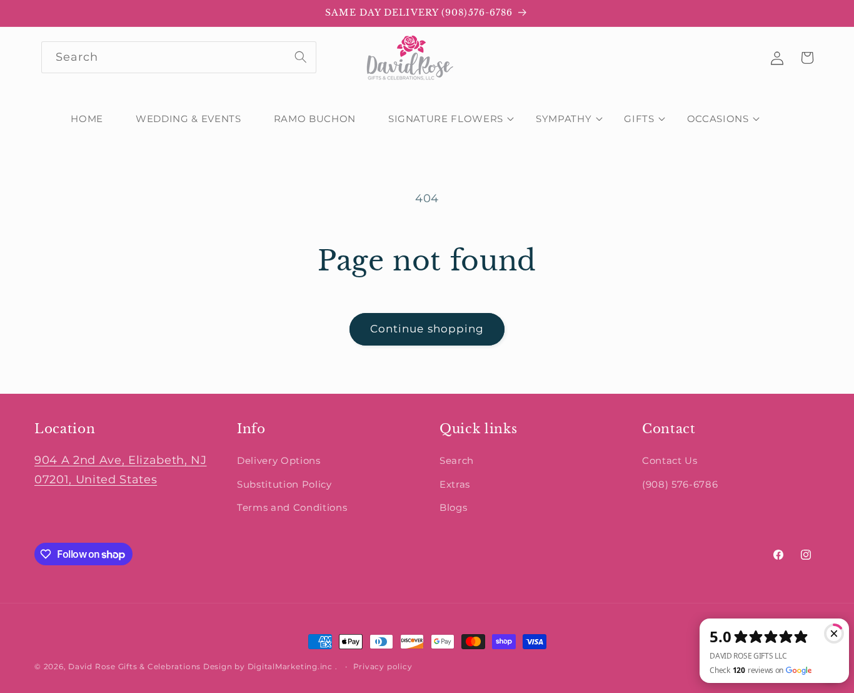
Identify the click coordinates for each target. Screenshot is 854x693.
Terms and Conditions (292, 507)
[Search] (301, 57)
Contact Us (670, 460)
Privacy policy (383, 666)
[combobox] (179, 57)
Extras (455, 484)
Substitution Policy (284, 484)
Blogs (453, 507)
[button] (446, 118)
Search (457, 460)
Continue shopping (427, 328)
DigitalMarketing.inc (291, 666)
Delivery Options (279, 460)
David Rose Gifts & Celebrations (134, 666)
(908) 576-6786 (680, 484)
